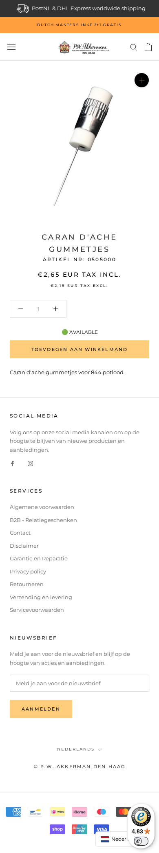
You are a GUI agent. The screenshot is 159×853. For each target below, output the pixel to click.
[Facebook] (12, 463)
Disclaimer (24, 545)
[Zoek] (133, 46)
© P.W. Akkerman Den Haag (80, 766)
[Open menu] (11, 47)
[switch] (141, 841)
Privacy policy (28, 571)
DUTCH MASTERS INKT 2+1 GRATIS (79, 24)
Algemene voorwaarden (42, 507)
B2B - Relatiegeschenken (43, 520)
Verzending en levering (41, 597)
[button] (124, 839)
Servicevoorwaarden (37, 609)
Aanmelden (41, 709)
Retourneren (27, 584)
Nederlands (76, 749)
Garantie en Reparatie (39, 558)
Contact (20, 532)
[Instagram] (30, 463)
